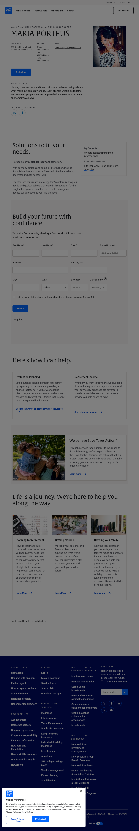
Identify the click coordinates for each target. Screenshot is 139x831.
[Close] (81, 791)
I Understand (40, 819)
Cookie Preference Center (18, 820)
